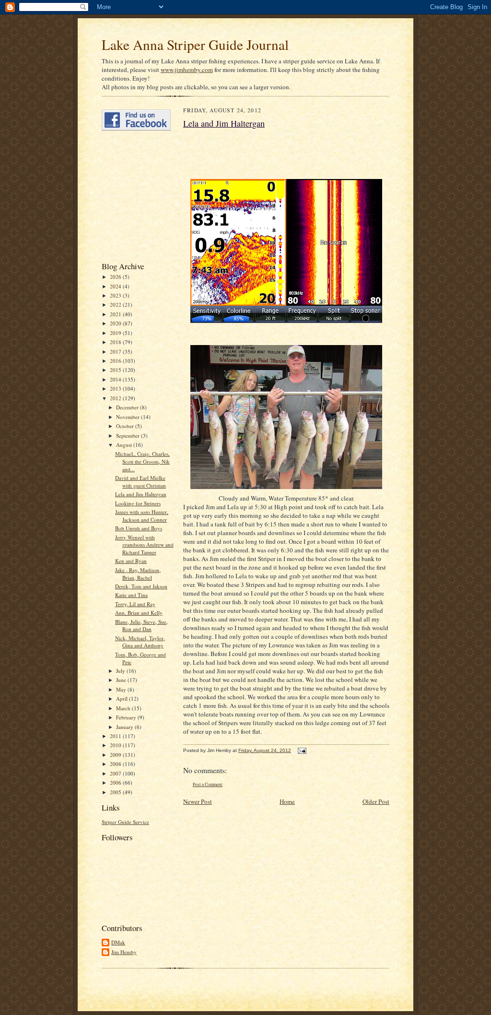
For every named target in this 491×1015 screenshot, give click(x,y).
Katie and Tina (131, 594)
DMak (118, 942)
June (122, 679)
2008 (116, 763)
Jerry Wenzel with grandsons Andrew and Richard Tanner (144, 545)
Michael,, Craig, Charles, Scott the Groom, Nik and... (142, 461)
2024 (116, 286)
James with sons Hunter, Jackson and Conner (141, 515)
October (125, 426)
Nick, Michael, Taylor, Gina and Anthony (140, 641)
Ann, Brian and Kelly (139, 612)
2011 (116, 736)
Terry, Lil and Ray (135, 604)
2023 (116, 295)
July (121, 670)
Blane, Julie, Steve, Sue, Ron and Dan (141, 625)
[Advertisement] (130, 195)
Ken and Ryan (131, 560)
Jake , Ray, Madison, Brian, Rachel (138, 573)
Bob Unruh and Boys (138, 528)
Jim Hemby (124, 951)
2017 (116, 351)
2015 (116, 369)
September (128, 435)
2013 (116, 388)
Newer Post (197, 801)
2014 (116, 379)
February (127, 717)
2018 (116, 342)
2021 (116, 314)
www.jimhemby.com (187, 69)
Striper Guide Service (125, 821)
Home (287, 801)
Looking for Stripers (138, 503)
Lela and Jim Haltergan (140, 494)
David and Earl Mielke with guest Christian (140, 481)
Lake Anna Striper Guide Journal (195, 44)
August (124, 444)
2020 (116, 323)
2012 (116, 398)
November (128, 416)
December (128, 407)
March (124, 708)
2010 (116, 745)
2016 (116, 360)
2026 (116, 276)
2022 (116, 304)
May (122, 689)
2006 (116, 782)
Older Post (375, 801)
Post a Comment (207, 784)
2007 (116, 773)
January (125, 726)
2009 (116, 754)
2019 (116, 332)
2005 (116, 792)
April (122, 698)
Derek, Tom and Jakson (141, 586)
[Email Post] (300, 750)
